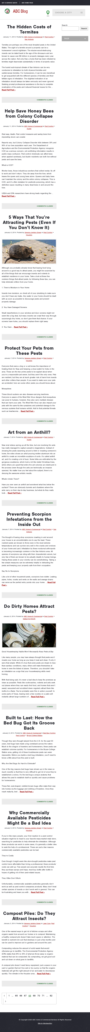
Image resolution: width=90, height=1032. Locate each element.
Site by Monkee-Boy (45, 1023)
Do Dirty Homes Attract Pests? (29, 608)
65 (16, 995)
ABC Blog (20, 11)
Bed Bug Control (49, 733)
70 (38, 995)
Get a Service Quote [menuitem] (9, 3)
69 (34, 995)
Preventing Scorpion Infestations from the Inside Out (29, 519)
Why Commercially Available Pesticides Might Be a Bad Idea (29, 818)
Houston (29, 235)
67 (25, 995)
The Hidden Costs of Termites (29, 29)
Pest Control (49, 37)
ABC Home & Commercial (33, 37)
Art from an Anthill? (29, 432)
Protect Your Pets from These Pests (29, 350)
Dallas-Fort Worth (29, 619)
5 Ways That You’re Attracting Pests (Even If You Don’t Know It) (29, 222)
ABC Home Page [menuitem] (27, 3)
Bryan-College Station (34, 736)
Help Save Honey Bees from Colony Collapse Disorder (29, 116)
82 (51, 995)
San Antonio (29, 39)
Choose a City (63, 12)
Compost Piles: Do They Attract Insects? (29, 915)
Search (65, 25)
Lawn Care (47, 923)
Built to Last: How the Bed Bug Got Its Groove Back (29, 723)
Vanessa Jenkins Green (33, 232)
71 (43, 995)
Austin (29, 129)
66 (21, 995)
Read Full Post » (8, 90)
